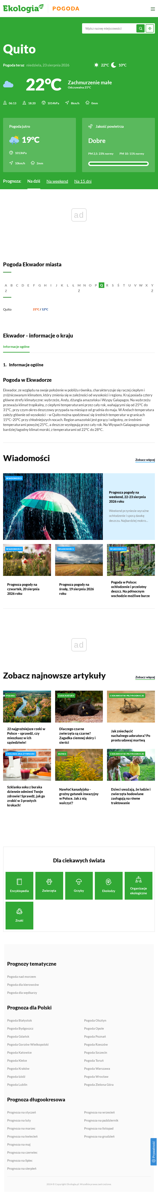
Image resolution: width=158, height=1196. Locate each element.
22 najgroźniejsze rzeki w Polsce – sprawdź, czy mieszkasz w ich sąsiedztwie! (26, 735)
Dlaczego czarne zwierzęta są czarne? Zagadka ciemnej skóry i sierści (77, 735)
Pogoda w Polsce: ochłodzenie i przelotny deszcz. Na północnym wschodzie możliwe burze (130, 589)
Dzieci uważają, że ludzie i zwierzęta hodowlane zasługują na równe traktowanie (131, 796)
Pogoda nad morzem (21, 976)
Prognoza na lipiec (20, 1160)
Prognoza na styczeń (21, 1112)
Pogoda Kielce (17, 1060)
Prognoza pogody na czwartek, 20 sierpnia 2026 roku (23, 588)
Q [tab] (101, 285)
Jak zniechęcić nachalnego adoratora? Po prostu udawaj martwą (130, 735)
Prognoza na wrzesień (99, 1112)
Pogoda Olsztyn (95, 1020)
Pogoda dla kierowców (23, 984)
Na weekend (57, 181)
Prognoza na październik (101, 1120)
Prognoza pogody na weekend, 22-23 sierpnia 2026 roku (127, 496)
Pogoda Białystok (19, 1020)
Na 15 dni (83, 181)
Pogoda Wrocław (96, 1076)
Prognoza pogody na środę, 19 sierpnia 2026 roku (76, 588)
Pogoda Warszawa (97, 1068)
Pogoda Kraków (18, 1068)
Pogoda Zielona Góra (99, 1084)
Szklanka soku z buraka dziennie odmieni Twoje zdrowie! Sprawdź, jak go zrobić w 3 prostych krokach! (26, 796)
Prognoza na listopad (99, 1128)
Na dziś (33, 181)
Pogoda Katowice (19, 1052)
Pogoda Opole (94, 1028)
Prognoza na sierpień (21, 1168)
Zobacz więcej (145, 460)
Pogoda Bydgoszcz (20, 1028)
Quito (7, 309)
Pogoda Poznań (95, 1036)
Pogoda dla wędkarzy (22, 992)
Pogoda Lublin (17, 1084)
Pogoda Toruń (94, 1060)
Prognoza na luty (19, 1120)
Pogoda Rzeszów (96, 1044)
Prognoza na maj (18, 1144)
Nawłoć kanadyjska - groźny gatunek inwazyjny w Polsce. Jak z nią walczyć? (79, 796)
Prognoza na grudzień (99, 1136)
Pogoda (66, 8)
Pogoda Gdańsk (18, 1036)
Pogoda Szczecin (95, 1052)
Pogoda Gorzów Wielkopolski (28, 1044)
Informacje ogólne (16, 346)
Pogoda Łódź (16, 1076)
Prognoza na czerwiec (22, 1152)
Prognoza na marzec (21, 1128)
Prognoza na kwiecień (22, 1136)
